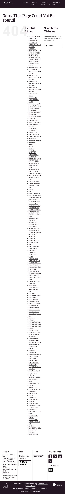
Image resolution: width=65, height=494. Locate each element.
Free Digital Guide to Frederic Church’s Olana (35, 177)
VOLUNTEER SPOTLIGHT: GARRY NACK (35, 412)
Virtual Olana (33, 393)
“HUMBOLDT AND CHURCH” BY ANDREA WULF (34, 39)
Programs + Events (34, 310)
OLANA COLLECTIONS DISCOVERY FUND (34, 259)
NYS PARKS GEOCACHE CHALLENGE (32, 253)
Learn (30, 216)
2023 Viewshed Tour (35, 67)
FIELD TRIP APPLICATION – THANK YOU (34, 155)
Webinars (31, 426)
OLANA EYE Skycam (35, 263)
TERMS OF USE (33, 330)
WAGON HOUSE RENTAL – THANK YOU (34, 422)
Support (31, 328)
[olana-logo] (8, 2)
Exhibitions (32, 143)
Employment (32, 138)
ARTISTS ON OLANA (35, 116)
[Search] (59, 5)
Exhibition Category (35, 140)
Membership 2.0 (34, 240)
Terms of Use (42, 484)
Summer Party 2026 (35, 326)
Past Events (32, 297)
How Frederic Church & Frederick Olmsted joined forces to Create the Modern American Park (35, 200)
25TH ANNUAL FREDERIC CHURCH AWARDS (35, 83)
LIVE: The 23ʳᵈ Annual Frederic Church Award (33, 224)
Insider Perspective (34, 206)
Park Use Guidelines (35, 295)
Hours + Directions (34, 193)
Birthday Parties (33, 120)
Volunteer (31, 401)
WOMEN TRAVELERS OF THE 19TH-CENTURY (35, 430)
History (31, 189)
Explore (31, 145)
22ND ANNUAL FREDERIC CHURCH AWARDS (35, 71)
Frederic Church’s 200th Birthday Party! (34, 165)
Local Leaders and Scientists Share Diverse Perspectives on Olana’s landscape (35, 232)
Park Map (32, 293)
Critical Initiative (34, 134)
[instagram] (60, 456)
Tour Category (33, 379)
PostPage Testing (34, 301)
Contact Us (6, 472)
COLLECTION (33, 132)
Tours (30, 381)
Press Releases (33, 306)
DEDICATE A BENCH (35, 136)
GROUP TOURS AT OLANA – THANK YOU (34, 185)
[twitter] (55, 456)
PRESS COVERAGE (34, 304)
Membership (32, 238)
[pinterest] (50, 461)
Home (30, 191)
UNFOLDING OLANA (35, 383)
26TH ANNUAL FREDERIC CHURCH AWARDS (35, 90)
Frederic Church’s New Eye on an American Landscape (35, 171)
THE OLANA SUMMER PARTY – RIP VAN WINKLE (34, 361)
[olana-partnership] (5, 483)
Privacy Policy (30, 486)
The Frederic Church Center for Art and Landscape (35, 334)
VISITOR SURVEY (34, 399)
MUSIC (31, 244)
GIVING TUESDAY (34, 181)
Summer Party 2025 (35, 324)
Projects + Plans (34, 312)
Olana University (34, 275)
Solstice (31, 320)
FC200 (31, 147)
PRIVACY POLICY (34, 308)
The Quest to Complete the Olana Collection (35, 367)
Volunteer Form (33, 403)
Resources (32, 318)
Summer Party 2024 (35, 322)
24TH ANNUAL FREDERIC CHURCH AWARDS (35, 77)
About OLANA (33, 98)
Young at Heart (33, 434)
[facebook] (50, 456)
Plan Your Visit (33, 299)
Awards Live (32, 118)
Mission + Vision (34, 242)
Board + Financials (34, 122)
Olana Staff (32, 269)
